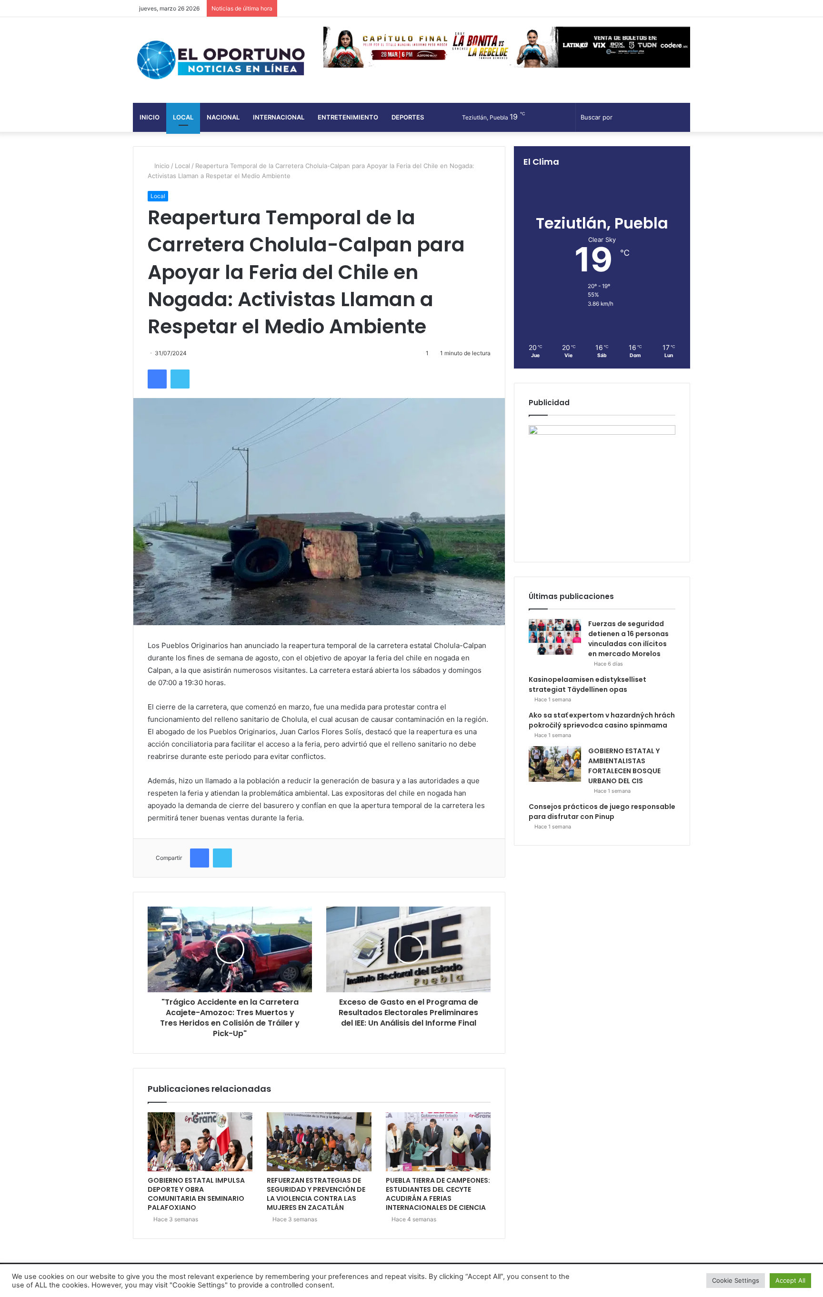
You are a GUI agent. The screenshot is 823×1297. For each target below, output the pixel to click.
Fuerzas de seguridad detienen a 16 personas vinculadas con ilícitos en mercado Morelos (628, 638)
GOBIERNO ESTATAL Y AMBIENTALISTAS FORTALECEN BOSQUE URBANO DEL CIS (624, 766)
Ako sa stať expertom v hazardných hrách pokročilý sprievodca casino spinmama (602, 720)
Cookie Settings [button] (735, 1280)
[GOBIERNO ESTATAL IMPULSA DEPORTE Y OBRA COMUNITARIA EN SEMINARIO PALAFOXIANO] (200, 1141)
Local (183, 117)
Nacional (223, 117)
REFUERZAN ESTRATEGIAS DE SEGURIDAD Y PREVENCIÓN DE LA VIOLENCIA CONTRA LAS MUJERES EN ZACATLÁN (316, 1194)
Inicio (150, 117)
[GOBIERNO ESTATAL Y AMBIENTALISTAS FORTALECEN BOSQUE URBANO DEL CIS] (555, 764)
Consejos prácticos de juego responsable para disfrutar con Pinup (602, 811)
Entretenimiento (348, 117)
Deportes (407, 117)
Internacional (278, 117)
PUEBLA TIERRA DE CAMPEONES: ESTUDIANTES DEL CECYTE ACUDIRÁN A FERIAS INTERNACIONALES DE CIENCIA (438, 1194)
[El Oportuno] (221, 60)
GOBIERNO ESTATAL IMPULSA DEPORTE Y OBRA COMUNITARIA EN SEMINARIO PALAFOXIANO (196, 1194)
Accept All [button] (790, 1280)
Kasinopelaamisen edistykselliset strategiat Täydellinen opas (587, 684)
